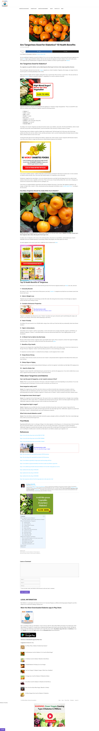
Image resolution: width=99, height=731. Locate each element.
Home (60, 700)
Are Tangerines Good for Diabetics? (28, 517)
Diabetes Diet (34, 8)
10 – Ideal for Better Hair (27, 535)
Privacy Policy (67, 700)
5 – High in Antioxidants (27, 528)
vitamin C (52, 291)
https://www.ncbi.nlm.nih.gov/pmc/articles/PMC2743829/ (32, 441)
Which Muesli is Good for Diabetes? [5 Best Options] (30, 551)
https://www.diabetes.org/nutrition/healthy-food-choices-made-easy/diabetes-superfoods (38, 463)
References (24, 546)
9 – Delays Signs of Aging (27, 533)
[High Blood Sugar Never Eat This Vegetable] (36, 105)
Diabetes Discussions (24, 8)
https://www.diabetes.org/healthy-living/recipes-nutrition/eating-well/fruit (35, 460)
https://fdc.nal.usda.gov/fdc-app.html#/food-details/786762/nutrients (34, 454)
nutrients (27, 76)
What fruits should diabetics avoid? (28, 543)
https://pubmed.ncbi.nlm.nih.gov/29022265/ (29, 469)
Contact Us (57, 8)
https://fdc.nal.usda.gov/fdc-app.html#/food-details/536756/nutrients (34, 457)
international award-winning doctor (39, 486)
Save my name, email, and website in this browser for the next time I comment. (38, 588)
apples (54, 341)
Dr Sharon (76, 487)
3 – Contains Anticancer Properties (28, 525)
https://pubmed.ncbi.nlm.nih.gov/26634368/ (29, 475)
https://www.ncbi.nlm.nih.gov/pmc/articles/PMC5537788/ (32, 435)
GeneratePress (34, 700)
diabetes (68, 60)
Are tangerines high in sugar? (27, 542)
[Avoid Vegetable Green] (36, 514)
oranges (41, 70)
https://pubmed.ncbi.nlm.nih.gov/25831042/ (29, 472)
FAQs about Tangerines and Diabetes (28, 536)
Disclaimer (72, 700)
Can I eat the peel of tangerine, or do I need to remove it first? (33, 538)
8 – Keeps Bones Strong (27, 532)
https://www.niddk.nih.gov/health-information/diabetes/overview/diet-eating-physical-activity (40, 466)
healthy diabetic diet (67, 186)
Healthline (72, 487)
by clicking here (37, 489)
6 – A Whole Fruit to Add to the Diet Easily (30, 529)
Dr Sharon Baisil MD (40, 54)
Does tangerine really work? (27, 539)
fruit (24, 58)
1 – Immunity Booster (26, 522)
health (66, 285)
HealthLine (71, 628)
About (51, 8)
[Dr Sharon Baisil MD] (23, 487)
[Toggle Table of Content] (43, 516)
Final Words (24, 545)
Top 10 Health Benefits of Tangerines (29, 520)
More (62, 8)
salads (56, 242)
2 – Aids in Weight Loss (27, 523)
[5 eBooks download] (32, 280)
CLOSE (2, 729)
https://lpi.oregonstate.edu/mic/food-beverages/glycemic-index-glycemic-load (36, 479)
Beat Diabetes (34, 487)
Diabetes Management (43, 8)
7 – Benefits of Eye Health (27, 530)
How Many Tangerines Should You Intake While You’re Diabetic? (33, 519)
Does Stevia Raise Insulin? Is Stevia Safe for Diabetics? (30, 553)
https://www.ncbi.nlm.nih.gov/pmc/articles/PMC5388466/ (32, 438)
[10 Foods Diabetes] (35, 172)
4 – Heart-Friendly (26, 526)
